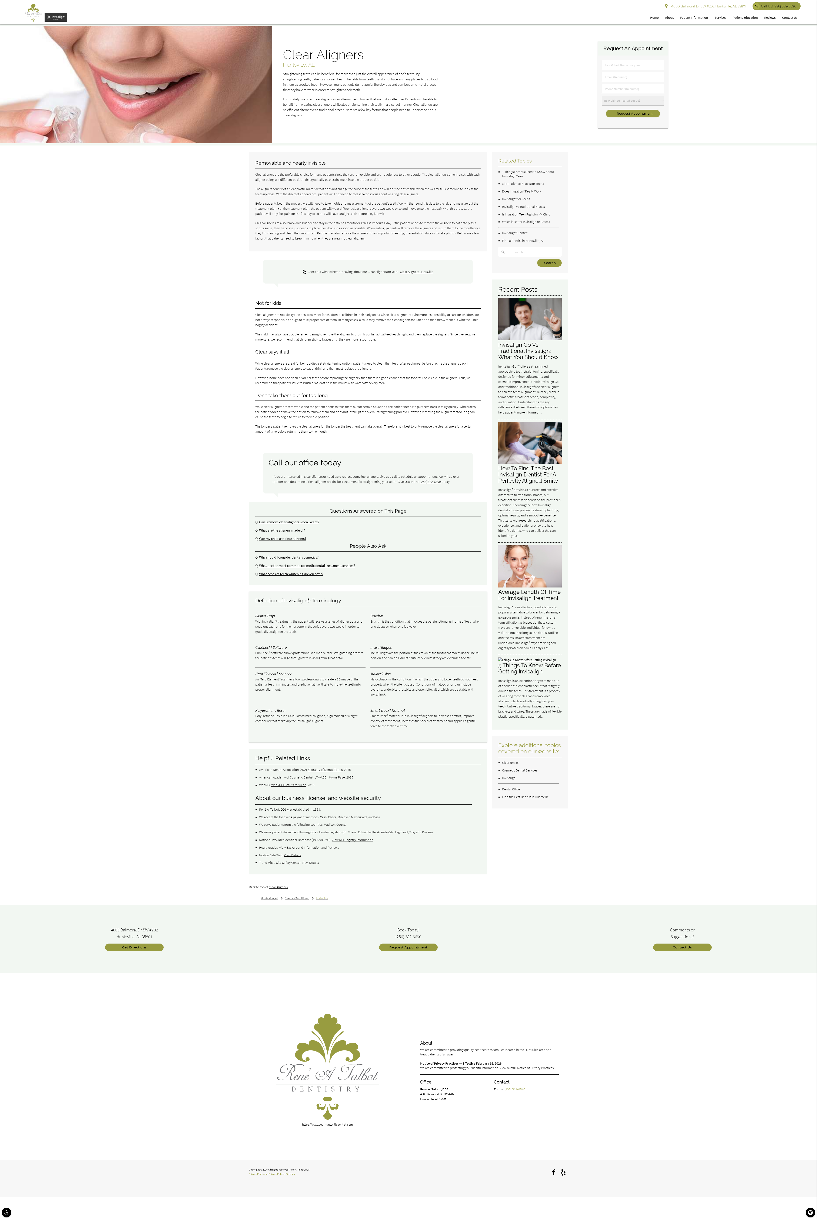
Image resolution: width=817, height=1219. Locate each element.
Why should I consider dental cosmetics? (289, 557)
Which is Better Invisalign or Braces (526, 222)
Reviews (770, 17)
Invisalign (509, 778)
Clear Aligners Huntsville (416, 271)
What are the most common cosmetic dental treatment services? (307, 565)
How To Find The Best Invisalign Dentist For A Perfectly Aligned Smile (528, 474)
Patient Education (745, 17)
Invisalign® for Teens (516, 199)
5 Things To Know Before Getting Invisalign (529, 668)
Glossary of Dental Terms (325, 769)
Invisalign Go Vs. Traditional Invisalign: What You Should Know (528, 350)
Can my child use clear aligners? (282, 538)
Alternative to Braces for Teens (523, 183)
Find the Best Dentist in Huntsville (525, 797)
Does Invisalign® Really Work (521, 191)
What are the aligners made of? (282, 530)
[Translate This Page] (810, 1212)
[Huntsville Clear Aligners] (136, 142)
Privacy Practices (258, 1174)
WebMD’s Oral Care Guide (288, 785)
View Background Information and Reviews (309, 847)
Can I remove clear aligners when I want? (289, 522)
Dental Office (511, 789)
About (669, 17)
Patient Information (694, 17)
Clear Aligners (278, 887)
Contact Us (789, 17)
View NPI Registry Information (352, 840)
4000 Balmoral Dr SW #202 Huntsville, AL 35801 (708, 6)
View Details (292, 855)
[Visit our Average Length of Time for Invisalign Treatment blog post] (530, 586)
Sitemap (290, 1174)
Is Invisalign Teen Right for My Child (526, 214)
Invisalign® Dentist (514, 233)
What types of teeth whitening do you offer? (291, 574)
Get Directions (134, 947)
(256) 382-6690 (430, 481)
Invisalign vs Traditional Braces (523, 206)
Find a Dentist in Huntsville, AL (523, 240)
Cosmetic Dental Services (519, 770)
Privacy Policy (276, 1174)
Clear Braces (510, 762)
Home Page (337, 777)
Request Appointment (408, 947)
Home (654, 17)
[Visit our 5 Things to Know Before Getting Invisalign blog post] (527, 660)
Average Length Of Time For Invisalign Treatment (529, 595)
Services (720, 17)
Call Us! (778, 6)
